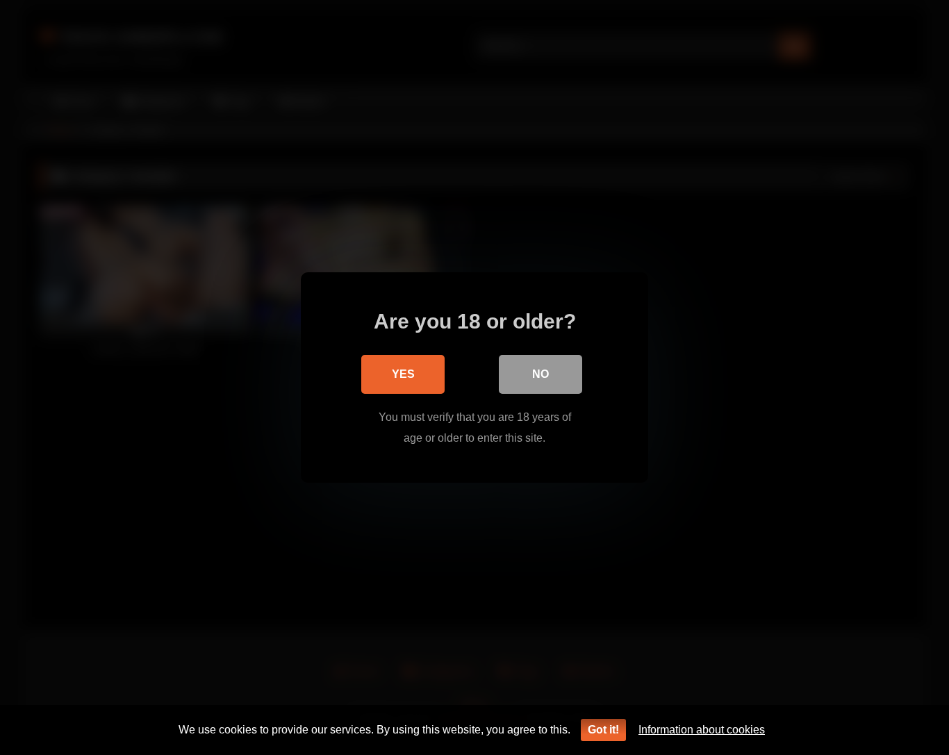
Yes (403, 374)
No (540, 374)
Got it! (603, 730)
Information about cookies (701, 730)
